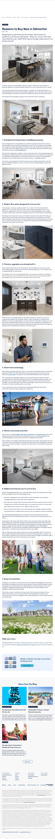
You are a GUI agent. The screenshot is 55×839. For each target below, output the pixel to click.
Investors (17, 779)
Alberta (18, 17)
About (16, 774)
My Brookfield (44, 774)
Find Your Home (27, 665)
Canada (14, 17)
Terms (14, 785)
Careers (17, 776)
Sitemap (4, 785)
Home (3, 17)
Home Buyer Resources (33, 776)
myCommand (11, 374)
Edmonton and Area (25, 17)
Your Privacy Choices (31, 785)
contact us (33, 644)
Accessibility (43, 785)
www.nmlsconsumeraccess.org (29, 802)
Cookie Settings (21, 785)
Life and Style (31, 774)
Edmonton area (41, 434)
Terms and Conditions (41, 795)
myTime (4, 778)
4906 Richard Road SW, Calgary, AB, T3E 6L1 (10, 832)
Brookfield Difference (7, 774)
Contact (17, 778)
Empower (4, 776)
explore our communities (23, 644)
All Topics (30, 778)
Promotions (4, 779)
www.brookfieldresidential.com (25, 832)
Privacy (9, 785)
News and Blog (8, 17)
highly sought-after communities (25, 434)
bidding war (22, 150)
